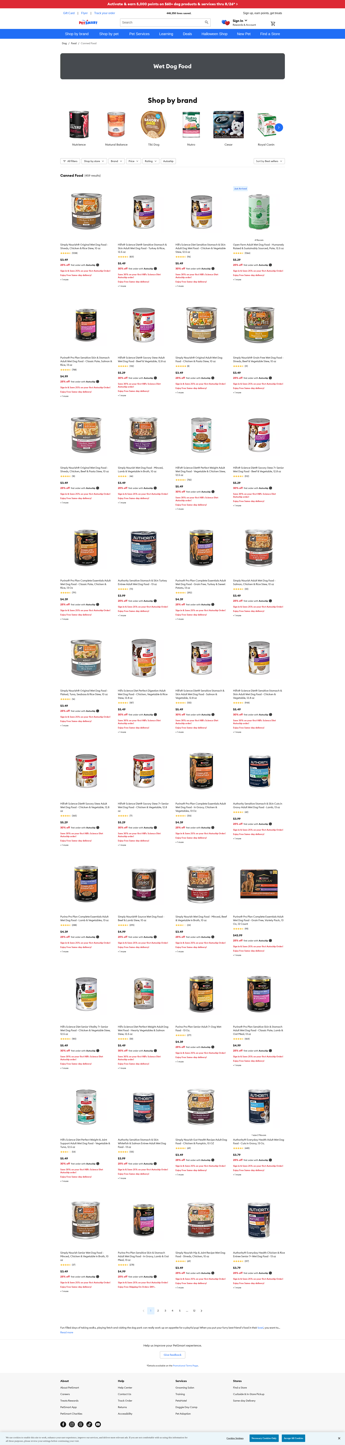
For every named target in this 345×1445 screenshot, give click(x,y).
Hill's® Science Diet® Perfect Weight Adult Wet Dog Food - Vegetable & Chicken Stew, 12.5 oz (200, 471)
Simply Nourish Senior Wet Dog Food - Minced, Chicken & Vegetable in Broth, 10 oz (84, 1256)
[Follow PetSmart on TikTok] (89, 1424)
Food (74, 43)
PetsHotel (181, 1400)
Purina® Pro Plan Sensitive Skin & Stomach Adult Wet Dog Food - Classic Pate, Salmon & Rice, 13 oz (86, 361)
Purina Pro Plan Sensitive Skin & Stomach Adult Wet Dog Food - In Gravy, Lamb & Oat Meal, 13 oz (143, 1256)
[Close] (339, 1438)
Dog (64, 43)
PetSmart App (68, 1407)
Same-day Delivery (244, 1400)
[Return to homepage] (88, 22)
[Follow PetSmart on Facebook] (63, 1424)
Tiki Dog (153, 144)
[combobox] (165, 22)
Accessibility (125, 1413)
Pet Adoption (183, 1413)
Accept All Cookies (293, 1438)
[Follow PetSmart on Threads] (80, 1424)
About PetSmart (69, 1387)
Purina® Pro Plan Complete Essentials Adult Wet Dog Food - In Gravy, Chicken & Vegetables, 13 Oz (200, 807)
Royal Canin (266, 144)
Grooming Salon (184, 1387)
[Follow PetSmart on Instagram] (72, 1424)
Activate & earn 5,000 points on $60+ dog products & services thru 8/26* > (172, 4)
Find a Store (240, 1387)
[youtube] (98, 1424)
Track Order (125, 1400)
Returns (122, 1407)
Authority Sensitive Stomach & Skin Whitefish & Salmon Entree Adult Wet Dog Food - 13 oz (142, 1143)
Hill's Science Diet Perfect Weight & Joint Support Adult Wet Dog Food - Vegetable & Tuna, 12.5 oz (85, 1143)
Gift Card (69, 13)
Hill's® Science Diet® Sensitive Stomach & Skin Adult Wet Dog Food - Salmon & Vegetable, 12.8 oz (199, 694)
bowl (260, 1327)
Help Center (125, 1387)
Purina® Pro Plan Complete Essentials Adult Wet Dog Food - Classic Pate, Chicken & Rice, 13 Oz (85, 584)
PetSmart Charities (71, 1413)
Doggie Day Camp (186, 1407)
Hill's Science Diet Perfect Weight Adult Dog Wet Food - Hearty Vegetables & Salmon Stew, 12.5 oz (143, 1030)
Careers (65, 1394)
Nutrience (79, 144)
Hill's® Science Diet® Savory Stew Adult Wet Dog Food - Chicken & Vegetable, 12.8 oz (84, 807)
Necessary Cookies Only (264, 1438)
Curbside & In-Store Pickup (248, 1394)
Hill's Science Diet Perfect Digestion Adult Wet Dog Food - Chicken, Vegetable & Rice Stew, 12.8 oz (143, 694)
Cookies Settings (235, 1438)
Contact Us (124, 1394)
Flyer (84, 13)
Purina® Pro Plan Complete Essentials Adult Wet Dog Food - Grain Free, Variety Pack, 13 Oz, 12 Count (258, 920)
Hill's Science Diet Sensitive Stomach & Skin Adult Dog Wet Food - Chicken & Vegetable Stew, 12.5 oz (200, 248)
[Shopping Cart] (278, 24)
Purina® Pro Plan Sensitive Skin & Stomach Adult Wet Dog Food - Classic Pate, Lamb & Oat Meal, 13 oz (258, 1030)
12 (194, 1310)
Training (180, 1394)
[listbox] (172, 127)
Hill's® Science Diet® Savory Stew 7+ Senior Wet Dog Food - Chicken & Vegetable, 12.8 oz (143, 807)
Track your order (104, 13)
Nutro (191, 144)
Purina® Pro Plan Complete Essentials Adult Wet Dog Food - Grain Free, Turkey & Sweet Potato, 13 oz (200, 584)
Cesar (229, 144)
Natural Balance (116, 144)
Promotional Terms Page (185, 1365)
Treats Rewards (69, 1400)
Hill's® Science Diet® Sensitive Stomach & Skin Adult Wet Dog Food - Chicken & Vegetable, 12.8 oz (257, 694)
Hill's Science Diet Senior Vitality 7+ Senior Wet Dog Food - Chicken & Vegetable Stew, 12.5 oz (85, 1030)
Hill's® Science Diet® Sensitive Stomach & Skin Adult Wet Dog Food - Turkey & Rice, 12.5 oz (142, 248)
